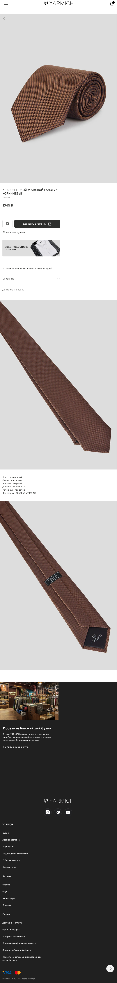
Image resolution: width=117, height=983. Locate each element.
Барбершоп (8, 846)
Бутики (6, 833)
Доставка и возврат (13, 289)
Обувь (5, 891)
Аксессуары (8, 898)
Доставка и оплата (12, 923)
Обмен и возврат (11, 929)
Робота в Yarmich (11, 860)
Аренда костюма (11, 840)
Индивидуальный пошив (15, 853)
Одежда (6, 884)
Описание (8, 278)
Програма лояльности (13, 936)
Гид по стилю (9, 867)
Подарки (6, 905)
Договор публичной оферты (16, 950)
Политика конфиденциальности (19, 943)
